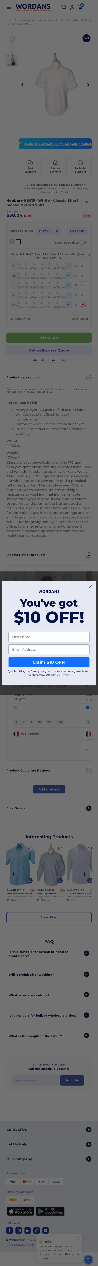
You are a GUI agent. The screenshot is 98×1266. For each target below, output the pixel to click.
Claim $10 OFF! (49, 661)
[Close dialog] (90, 586)
